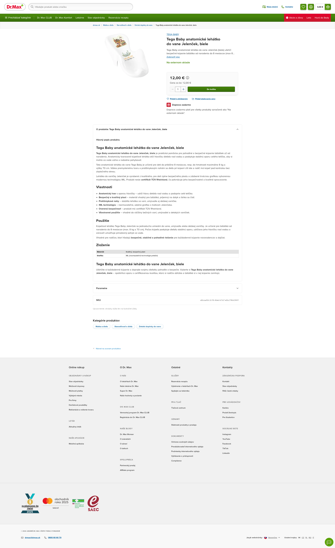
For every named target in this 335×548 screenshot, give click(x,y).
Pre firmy (72, 400)
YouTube (226, 439)
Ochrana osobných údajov (182, 442)
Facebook (226, 444)
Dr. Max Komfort (63, 17)
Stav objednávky (96, 17)
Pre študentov (228, 417)
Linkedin (226, 453)
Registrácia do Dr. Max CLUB (132, 417)
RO (310, 537)
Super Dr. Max (126, 391)
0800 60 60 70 (54, 537)
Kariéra (225, 408)
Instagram (226, 434)
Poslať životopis (229, 412)
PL (306, 537)
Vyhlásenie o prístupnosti (182, 456)
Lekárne (80, 17)
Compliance (176, 461)
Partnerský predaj (127, 465)
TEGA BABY (173, 34)
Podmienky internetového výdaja (185, 451)
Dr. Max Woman (127, 434)
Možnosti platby (76, 391)
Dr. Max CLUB (44, 17)
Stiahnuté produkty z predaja (183, 425)
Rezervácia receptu (118, 17)
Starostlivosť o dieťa (123, 326)
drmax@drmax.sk (32, 537)
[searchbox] (80, 6)
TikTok (225, 448)
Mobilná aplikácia (76, 444)
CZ (303, 537)
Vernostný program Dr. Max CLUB (134, 412)
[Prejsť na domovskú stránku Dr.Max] (15, 6)
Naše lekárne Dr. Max (129, 386)
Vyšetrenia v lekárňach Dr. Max (184, 386)
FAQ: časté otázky (230, 391)
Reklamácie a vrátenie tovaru (81, 410)
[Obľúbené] (303, 7)
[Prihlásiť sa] (311, 7)
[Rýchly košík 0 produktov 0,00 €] (328, 7)
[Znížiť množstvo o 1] (172, 89)
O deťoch (124, 448)
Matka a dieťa (102, 326)
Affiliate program (127, 470)
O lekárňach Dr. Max (128, 381)
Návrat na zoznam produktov (108, 348)
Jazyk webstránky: (254, 537)
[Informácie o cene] (187, 78)
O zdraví (123, 444)
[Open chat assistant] (329, 542)
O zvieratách (125, 439)
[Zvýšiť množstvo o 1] (183, 89)
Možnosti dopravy (76, 386)
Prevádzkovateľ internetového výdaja (187, 446)
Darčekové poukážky (78, 405)
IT (313, 537)
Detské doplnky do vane (150, 326)
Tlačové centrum (178, 408)
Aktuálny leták (75, 427)
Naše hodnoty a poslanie (131, 395)
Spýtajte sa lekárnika (180, 391)
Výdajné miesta (75, 395)
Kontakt (225, 381)
